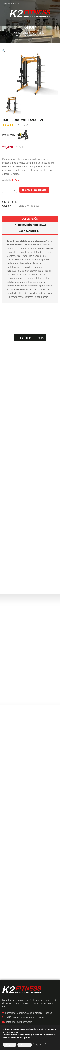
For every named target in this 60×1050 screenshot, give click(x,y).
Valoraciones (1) (30, 231)
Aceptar (9, 1044)
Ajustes (39, 1044)
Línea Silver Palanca (33, 32)
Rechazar (24, 1044)
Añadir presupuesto (35, 189)
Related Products (30, 338)
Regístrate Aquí (11, 3)
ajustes (27, 1037)
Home (17, 32)
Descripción (30, 218)
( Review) (23, 124)
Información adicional (30, 225)
